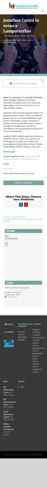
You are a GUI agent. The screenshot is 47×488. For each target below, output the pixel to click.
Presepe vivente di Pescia (14, 217)
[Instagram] (22, 387)
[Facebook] (19, 387)
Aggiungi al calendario (23, 183)
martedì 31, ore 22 (31, 159)
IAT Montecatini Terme (8, 389)
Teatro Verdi (8, 168)
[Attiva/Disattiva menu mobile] (42, 11)
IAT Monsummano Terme (9, 402)
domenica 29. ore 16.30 (12, 159)
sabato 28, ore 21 (32, 156)
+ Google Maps (11, 297)
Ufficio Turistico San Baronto (8, 426)
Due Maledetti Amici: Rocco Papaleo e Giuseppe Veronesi (23, 220)
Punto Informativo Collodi (8, 414)
